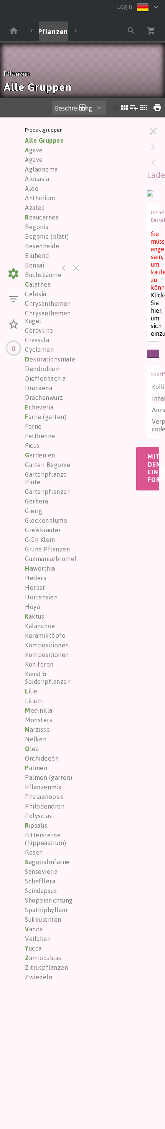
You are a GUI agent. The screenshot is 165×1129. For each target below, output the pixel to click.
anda (34, 929)
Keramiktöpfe (45, 635)
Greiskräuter (43, 530)
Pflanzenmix (43, 787)
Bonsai (34, 265)
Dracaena (38, 388)
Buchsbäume (43, 275)
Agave (34, 159)
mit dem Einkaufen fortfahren (153, 468)
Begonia (37, 227)
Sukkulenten (43, 919)
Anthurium (40, 198)
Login (124, 6)
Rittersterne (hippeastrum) (45, 839)
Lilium (34, 701)
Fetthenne (40, 436)
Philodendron (44, 806)
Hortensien (41, 597)
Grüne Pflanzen (47, 549)
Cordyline (39, 330)
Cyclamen (39, 349)
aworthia (40, 568)
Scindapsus (41, 891)
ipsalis (36, 825)
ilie (31, 691)
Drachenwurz (44, 397)
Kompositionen (47, 645)
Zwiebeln (38, 977)
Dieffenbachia (45, 378)
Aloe (31, 188)
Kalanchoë (40, 626)
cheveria (39, 407)
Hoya (32, 607)
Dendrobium (43, 369)
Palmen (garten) (49, 777)
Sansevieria (41, 871)
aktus (34, 616)
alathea (38, 284)
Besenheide (42, 246)
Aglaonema (41, 169)
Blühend (37, 255)
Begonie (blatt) (47, 236)
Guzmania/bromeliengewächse (69, 559)
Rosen (34, 852)
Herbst (35, 587)
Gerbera (36, 501)
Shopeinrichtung (49, 900)
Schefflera (40, 881)
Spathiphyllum (46, 910)
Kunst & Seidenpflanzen (48, 677)
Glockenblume (46, 520)
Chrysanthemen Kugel (48, 317)
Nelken (35, 739)
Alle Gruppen (44, 140)
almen (36, 768)
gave (34, 150)
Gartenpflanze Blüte (46, 478)
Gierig (33, 511)
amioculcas (43, 958)
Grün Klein (40, 539)
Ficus (32, 445)
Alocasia (37, 179)
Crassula (37, 340)
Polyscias (38, 816)
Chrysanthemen (48, 303)
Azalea (35, 207)
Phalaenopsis (44, 797)
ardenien (40, 455)
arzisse (37, 729)
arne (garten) (45, 417)
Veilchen (38, 938)
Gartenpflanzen (48, 491)
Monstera (39, 720)
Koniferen (39, 664)
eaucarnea (42, 217)
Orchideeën (42, 758)
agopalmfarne (47, 862)
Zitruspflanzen (46, 967)
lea (32, 749)
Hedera (35, 578)
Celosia (35, 294)
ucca (33, 948)
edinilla (39, 710)
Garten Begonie (47, 465)
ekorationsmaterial (55, 359)
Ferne (33, 426)
